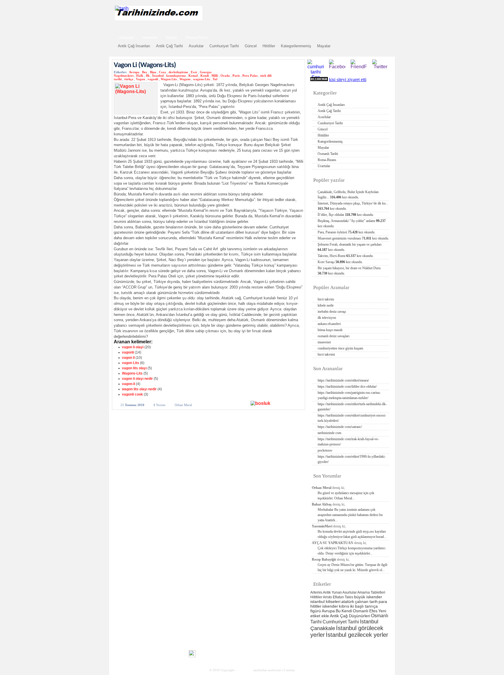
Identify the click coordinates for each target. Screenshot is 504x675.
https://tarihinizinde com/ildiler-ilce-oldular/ (347, 386)
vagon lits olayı (134, 368)
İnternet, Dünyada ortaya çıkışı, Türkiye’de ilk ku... (353, 206)
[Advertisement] (319, 15)
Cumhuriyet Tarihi (224, 46)
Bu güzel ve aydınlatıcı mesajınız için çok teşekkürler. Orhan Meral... (346, 495)
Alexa (128, 653)
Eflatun (338, 597)
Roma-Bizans (327, 160)
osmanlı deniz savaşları (333, 336)
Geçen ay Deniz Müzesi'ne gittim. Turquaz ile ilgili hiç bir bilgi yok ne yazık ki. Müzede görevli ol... (352, 567)
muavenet (324, 342)
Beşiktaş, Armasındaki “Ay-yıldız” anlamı (352, 223)
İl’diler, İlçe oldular (346, 215)
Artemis (316, 592)
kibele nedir (326, 305)
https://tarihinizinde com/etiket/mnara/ (343, 380)
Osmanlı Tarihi (328, 154)
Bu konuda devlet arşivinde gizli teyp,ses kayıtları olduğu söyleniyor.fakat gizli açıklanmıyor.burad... (352, 534)
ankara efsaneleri (329, 324)
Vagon (140, 79)
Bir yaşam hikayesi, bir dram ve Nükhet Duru (349, 270)
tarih (333, 648)
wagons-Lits (201, 79)
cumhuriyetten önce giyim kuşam (340, 348)
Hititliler (268, 46)
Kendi (204, 75)
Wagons (184, 79)
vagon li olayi (133, 347)
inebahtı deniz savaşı (332, 311)
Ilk (148, 75)
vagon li (128, 358)
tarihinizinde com (329, 433)
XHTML (144, 653)
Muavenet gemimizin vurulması (353, 238)
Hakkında (150, 38)
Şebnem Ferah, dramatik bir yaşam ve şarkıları (350, 247)
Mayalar (323, 46)
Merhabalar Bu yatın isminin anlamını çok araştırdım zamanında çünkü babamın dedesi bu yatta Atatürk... (350, 515)
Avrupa (134, 72)
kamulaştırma (176, 75)
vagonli (153, 79)
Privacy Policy (197, 38)
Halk (139, 75)
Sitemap (361, 648)
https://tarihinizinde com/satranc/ (340, 427)
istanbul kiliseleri (325, 601)
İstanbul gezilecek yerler (357, 635)
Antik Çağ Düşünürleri (350, 615)
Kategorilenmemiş (296, 46)
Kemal (193, 75)
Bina (153, 72)
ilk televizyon (327, 318)
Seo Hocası (245, 670)
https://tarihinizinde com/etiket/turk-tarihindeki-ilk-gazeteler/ (352, 406)
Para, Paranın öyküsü (346, 232)
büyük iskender (368, 596)
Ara (383, 37)
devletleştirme (178, 72)
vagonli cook (132, 394)
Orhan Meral (183, 405)
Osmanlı (360, 610)
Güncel (251, 46)
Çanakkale (322, 628)
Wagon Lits (169, 79)
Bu (338, 610)
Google (377, 648)
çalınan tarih (366, 601)
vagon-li (128, 384)
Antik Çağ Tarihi (169, 46)
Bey (144, 72)
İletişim (171, 38)
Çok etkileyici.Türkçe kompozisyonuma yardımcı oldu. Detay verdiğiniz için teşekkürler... (351, 550)
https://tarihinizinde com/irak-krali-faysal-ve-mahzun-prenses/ (348, 441)
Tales (349, 597)
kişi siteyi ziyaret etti (347, 79)
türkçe (128, 79)
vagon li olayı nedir (137, 379)
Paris (236, 75)
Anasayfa (126, 38)
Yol (215, 79)
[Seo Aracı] (192, 655)
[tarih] (122, 8)
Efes (373, 610)
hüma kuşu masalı (330, 330)
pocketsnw (325, 450)
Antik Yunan (332, 592)
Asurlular (196, 46)
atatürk (347, 601)
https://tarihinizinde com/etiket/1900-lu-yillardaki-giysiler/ (352, 459)
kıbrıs (344, 606)
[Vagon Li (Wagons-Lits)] (276, 404)
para (383, 601)
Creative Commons (120, 653)
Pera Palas (250, 75)
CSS (164, 653)
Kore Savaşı (340, 262)
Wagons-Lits (132, 373)
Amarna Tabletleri (371, 592)
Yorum (159, 405)
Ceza (162, 72)
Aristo (327, 597)
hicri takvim (326, 299)
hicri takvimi (326, 354)
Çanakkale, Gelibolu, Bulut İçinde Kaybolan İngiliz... (348, 194)
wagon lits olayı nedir (139, 389)
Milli (214, 75)
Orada (225, 75)
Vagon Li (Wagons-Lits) (145, 65)
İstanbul (158, 75)
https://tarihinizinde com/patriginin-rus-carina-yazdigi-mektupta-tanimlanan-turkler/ (349, 395)
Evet (194, 72)
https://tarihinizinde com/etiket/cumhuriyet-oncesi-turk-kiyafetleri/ (352, 418)
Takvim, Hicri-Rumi (346, 256)
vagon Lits (130, 363)
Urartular (324, 166)
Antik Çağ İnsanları (134, 46)
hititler (315, 606)
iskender (330, 606)
